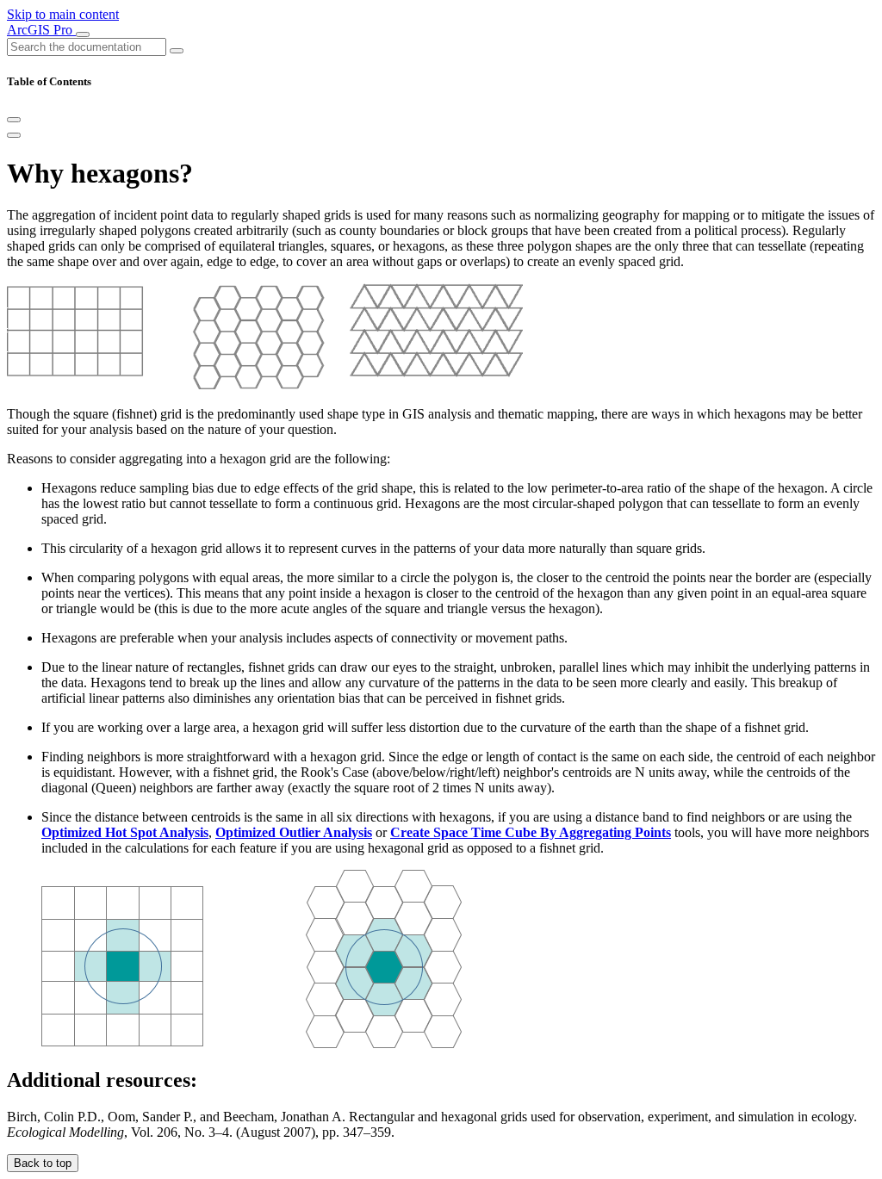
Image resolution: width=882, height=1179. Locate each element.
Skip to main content (63, 14)
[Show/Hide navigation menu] (83, 34)
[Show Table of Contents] (14, 135)
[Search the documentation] (176, 50)
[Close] (14, 119)
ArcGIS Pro (41, 29)
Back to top (42, 1163)
